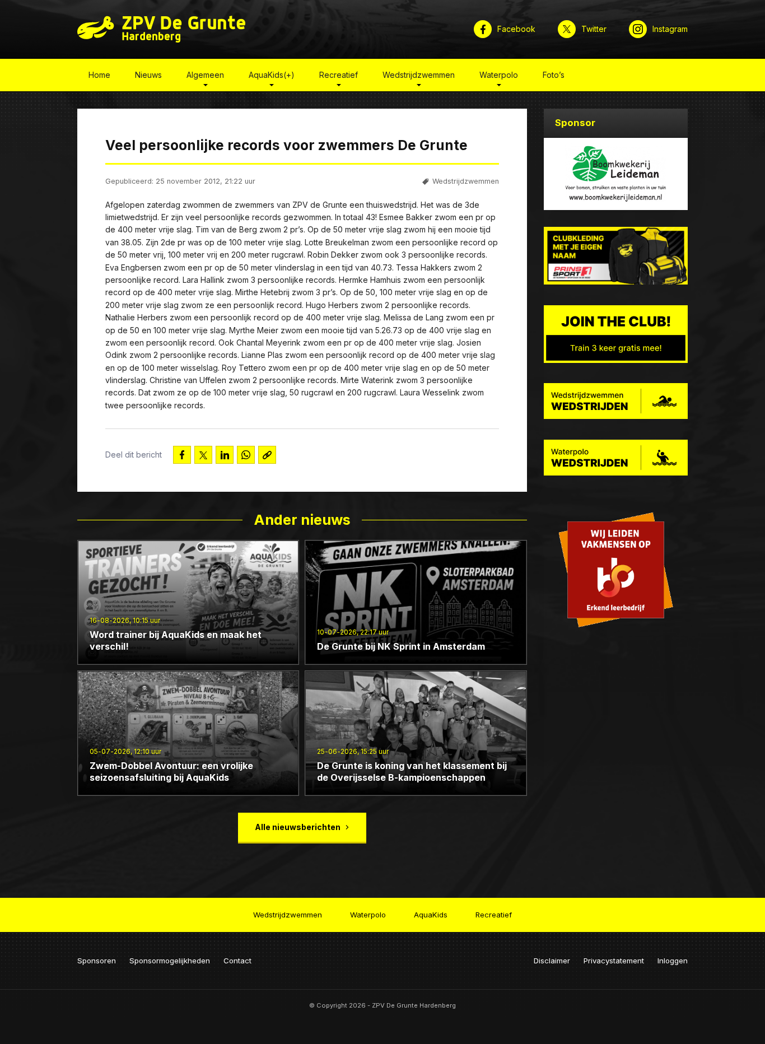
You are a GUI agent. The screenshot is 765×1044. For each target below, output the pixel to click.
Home (99, 75)
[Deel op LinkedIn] (225, 455)
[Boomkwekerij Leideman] (616, 174)
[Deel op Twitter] (203, 455)
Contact (237, 960)
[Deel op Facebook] (182, 455)
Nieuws (148, 75)
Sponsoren (96, 960)
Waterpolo (498, 75)
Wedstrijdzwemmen (418, 75)
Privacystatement (614, 960)
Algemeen (205, 75)
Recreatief (338, 75)
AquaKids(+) (272, 75)
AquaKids (430, 914)
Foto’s (554, 75)
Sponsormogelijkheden (169, 960)
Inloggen (672, 960)
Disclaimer (552, 960)
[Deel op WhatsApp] (246, 455)
